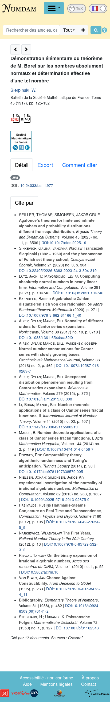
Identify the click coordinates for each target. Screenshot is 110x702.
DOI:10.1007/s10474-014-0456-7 (65, 449)
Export (45, 165)
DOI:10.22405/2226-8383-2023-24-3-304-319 (58, 270)
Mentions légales (56, 684)
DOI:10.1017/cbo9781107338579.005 (51, 471)
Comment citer (79, 165)
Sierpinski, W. (23, 90)
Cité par (24, 202)
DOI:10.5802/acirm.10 (39, 572)
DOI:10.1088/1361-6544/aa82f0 (46, 337)
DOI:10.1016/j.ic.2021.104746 (78, 292)
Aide (27, 684)
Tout (67, 30)
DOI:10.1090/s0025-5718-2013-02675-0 (55, 499)
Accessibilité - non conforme (46, 678)
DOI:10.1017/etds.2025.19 (63, 242)
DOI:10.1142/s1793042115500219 (48, 426)
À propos (90, 678)
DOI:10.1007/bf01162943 (77, 627)
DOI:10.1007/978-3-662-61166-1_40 (50, 315)
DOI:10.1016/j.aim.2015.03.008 (45, 399)
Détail (21, 165)
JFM (15, 177)
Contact (88, 684)
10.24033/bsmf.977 (36, 185)
